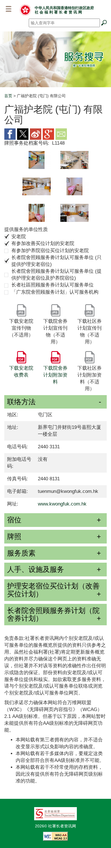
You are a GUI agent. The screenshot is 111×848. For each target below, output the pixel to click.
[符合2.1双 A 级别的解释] (55, 836)
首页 (8, 95)
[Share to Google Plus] (48, 133)
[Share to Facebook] (10, 133)
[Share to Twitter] (22, 133)
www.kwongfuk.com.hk (62, 504)
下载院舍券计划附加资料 (55, 375)
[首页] (25, 9)
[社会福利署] (55, 813)
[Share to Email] (61, 133)
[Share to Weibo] (35, 133)
